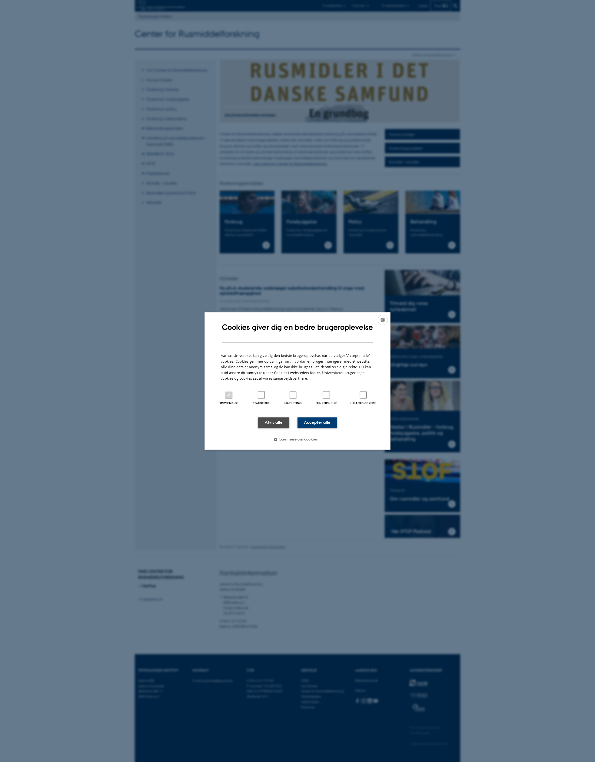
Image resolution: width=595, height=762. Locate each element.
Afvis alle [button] (274, 422)
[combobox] (382, 320)
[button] (297, 439)
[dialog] (297, 381)
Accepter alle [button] (317, 422)
